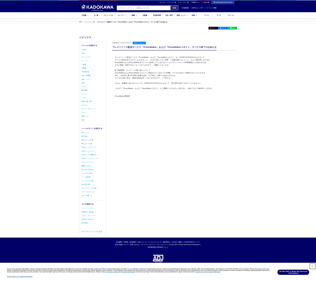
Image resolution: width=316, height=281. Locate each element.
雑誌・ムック (86, 79)
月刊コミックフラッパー (90, 158)
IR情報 (126, 242)
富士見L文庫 (86, 184)
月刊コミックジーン (88, 151)
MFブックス (86, 132)
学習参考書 (85, 72)
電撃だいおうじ (87, 166)
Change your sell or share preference (207, 272)
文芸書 (84, 49)
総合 (83, 120)
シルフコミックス (87, 162)
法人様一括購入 (177, 242)
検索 (174, 8)
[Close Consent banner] (312, 266)
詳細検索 (185, 8)
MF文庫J (84, 136)
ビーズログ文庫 (87, 173)
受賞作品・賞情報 (87, 212)
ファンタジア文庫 (87, 181)
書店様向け (166, 242)
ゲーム (206, 15)
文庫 (83, 53)
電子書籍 (85, 90)
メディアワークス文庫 (89, 188)
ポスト (214, 28)
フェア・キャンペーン (89, 109)
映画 (83, 83)
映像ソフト (85, 116)
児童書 (84, 68)
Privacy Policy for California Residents (19, 276)
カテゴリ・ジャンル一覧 (168, 2)
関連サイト (196, 2)
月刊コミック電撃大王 (89, 155)
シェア (224, 28)
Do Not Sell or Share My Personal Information (184, 244)
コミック (85, 61)
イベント (85, 94)
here (259, 269)
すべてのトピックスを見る (92, 232)
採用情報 (133, 242)
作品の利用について (121, 244)
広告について (141, 242)
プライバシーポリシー (148, 244)
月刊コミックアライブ (89, 147)
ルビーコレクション (88, 192)
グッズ (219, 15)
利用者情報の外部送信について (158, 247)
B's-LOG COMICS (87, 169)
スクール (231, 15)
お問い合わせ (134, 244)
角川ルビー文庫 (87, 144)
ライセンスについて (154, 242)
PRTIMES (85, 223)
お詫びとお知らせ (139, 43)
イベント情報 (212, 8)
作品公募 (206, 2)
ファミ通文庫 (86, 177)
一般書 (84, 64)
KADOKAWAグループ (191, 242)
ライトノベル (86, 57)
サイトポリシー (162, 244)
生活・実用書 (86, 75)
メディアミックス (87, 208)
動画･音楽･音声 (87, 101)
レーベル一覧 (184, 2)
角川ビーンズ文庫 (87, 140)
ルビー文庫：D (87, 195)
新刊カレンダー (198, 8)
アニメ (84, 112)
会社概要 (119, 242)
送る (233, 28)
